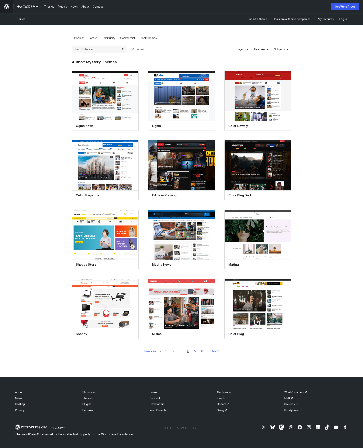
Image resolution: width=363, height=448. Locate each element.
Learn (153, 392)
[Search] (123, 49)
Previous (150, 351)
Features (259, 49)
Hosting (20, 404)
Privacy (19, 410)
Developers (157, 404)
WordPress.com (295, 392)
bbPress (291, 404)
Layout (241, 49)
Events (221, 398)
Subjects (279, 49)
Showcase (88, 392)
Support (155, 398)
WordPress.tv (160, 410)
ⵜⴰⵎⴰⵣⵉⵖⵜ (58, 427)
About (19, 392)
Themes (20, 19)
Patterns (87, 410)
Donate (223, 404)
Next (215, 351)
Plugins (86, 404)
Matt (288, 398)
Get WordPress (345, 6)
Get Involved (225, 392)
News (18, 398)
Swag (222, 410)
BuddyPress (293, 410)
